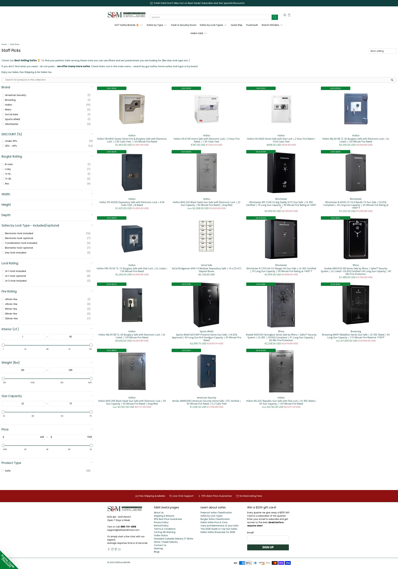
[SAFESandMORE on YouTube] (119, 549)
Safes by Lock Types (211, 25)
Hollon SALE (197, 33)
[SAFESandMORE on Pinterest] (115, 549)
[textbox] (23, 337)
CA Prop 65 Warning (164, 532)
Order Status (161, 535)
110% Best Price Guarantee (168, 519)
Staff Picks (14, 44)
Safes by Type (155, 25)
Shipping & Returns (164, 515)
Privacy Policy (161, 522)
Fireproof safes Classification (216, 512)
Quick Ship (236, 25)
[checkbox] (47, 95)
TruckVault (252, 25)
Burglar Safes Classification (215, 519)
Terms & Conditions (165, 528)
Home (4, 44)
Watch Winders (270, 25)
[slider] (3, 345)
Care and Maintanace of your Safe (219, 525)
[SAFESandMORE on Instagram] (112, 549)
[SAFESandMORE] (126, 15)
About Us (159, 512)
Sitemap (158, 548)
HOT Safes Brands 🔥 (127, 25)
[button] (9, 559)
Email (250, 532)
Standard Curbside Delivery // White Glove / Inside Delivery (173, 540)
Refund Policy (161, 525)
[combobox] (211, 17)
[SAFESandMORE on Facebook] (108, 549)
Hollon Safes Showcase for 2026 (218, 532)
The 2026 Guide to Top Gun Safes (219, 528)
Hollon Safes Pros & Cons (214, 522)
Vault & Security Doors (183, 25)
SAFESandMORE (122, 562)
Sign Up (268, 547)
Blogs (157, 551)
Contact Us (160, 545)
